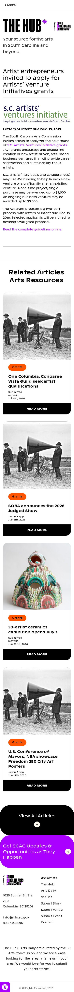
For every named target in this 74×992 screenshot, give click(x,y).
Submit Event (51, 916)
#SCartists (49, 878)
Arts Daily (48, 891)
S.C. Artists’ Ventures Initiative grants (37, 145)
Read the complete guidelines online (32, 229)
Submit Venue (52, 910)
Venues (46, 897)
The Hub (47, 884)
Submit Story (51, 903)
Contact (47, 922)
